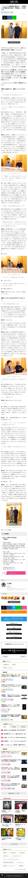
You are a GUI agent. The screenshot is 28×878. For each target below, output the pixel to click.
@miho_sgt (9, 586)
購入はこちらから (13, 572)
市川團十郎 (13, 852)
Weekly (14, 727)
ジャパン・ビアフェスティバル (10, 859)
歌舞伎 (4, 852)
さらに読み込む (14, 844)
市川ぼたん (6, 856)
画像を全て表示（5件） (14, 42)
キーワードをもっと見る (20, 869)
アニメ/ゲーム (20, 862)
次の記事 (23, 656)
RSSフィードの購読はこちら (14, 612)
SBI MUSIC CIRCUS (8, 862)
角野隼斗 (21, 865)
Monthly (23, 727)
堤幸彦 (14, 664)
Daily (5, 727)
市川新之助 (22, 852)
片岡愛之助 (6, 664)
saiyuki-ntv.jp (11, 567)
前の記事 (5, 656)
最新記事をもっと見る (14, 793)
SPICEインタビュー (8, 668)
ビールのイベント (16, 856)
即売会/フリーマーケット (9, 865)
